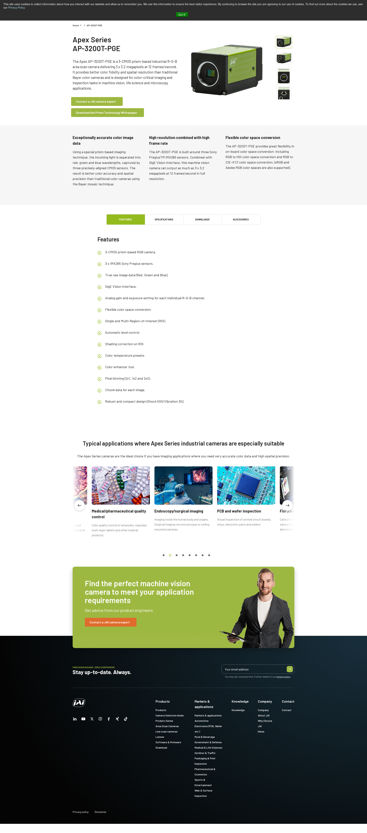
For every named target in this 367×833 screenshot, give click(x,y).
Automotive (202, 720)
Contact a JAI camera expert (96, 101)
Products (163, 701)
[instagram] (100, 720)
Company (265, 701)
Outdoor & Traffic (205, 753)
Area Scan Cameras (167, 726)
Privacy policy (81, 811)
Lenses (160, 736)
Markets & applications (204, 704)
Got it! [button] (182, 14)
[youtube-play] (83, 720)
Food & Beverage (205, 736)
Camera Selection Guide (170, 715)
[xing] (117, 720)
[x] (92, 720)
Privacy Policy (16, 7)
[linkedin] (75, 720)
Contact (288, 701)
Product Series (164, 720)
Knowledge (240, 701)
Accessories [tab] (241, 219)
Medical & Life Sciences (208, 747)
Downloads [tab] (202, 219)
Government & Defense (208, 742)
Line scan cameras (167, 731)
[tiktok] (125, 720)
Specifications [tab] (164, 219)
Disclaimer (100, 811)
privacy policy (283, 676)
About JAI (264, 715)
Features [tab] (125, 219)
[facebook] (108, 720)
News (261, 731)
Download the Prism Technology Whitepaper (106, 112)
